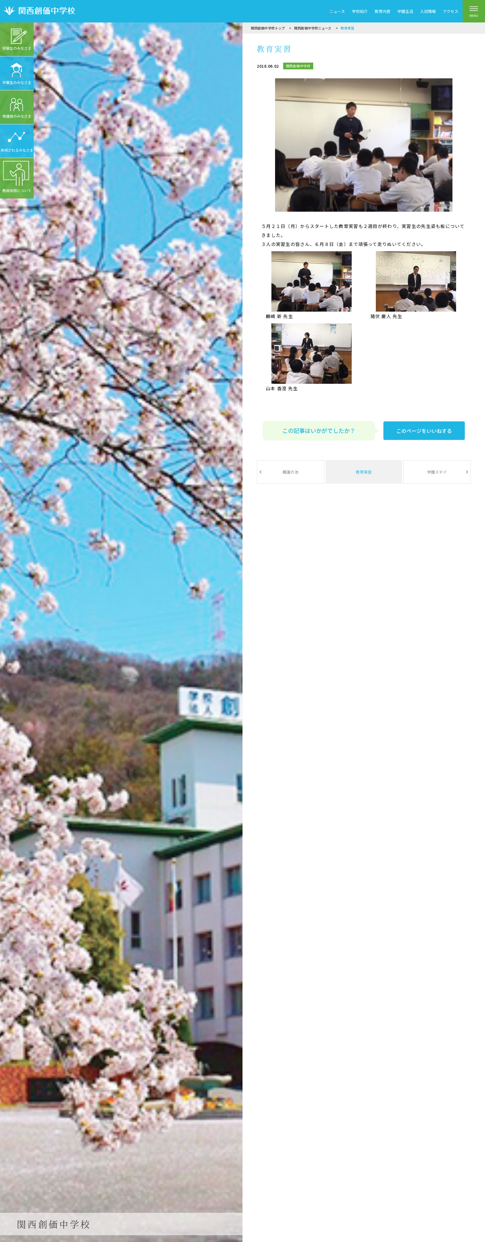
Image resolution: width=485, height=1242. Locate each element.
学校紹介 (360, 11)
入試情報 (428, 11)
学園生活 (405, 11)
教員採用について (16, 190)
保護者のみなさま (16, 116)
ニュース (337, 11)
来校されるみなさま (17, 150)
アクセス (450, 11)
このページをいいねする (424, 430)
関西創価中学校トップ (268, 28)
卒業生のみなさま (16, 82)
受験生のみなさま (16, 48)
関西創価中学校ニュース (312, 28)
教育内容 (382, 11)
